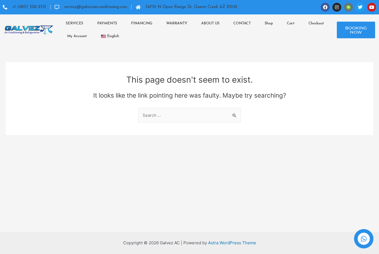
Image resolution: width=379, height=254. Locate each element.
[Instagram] (336, 7)
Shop (269, 23)
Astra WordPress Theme (232, 242)
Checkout (316, 23)
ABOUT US (210, 23)
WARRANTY (176, 23)
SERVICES (74, 23)
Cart (291, 23)
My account (77, 36)
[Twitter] (360, 7)
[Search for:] (189, 115)
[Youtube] (371, 7)
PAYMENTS (107, 23)
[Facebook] (325, 7)
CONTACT (242, 23)
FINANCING (141, 23)
